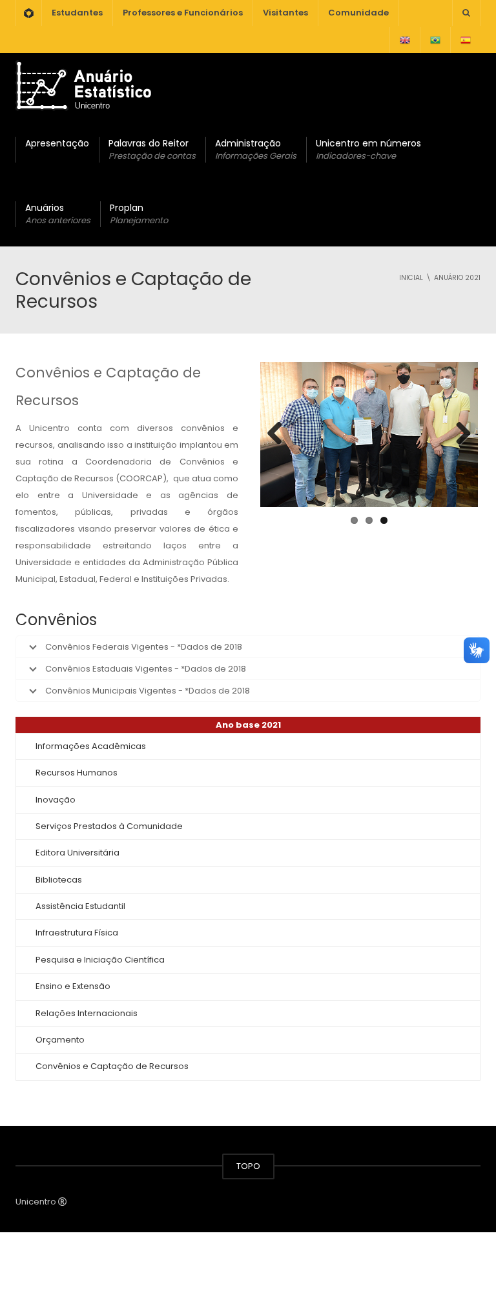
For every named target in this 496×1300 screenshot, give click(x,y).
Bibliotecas (59, 880)
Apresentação (57, 143)
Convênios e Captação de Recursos (112, 1066)
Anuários (57, 213)
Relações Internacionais (87, 1013)
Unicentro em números (368, 149)
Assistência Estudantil (80, 906)
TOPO (248, 1166)
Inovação (56, 800)
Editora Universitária (77, 852)
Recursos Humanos (77, 772)
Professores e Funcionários (183, 12)
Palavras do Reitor (152, 149)
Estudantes (77, 12)
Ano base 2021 (248, 725)
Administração (255, 149)
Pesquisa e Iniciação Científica (100, 960)
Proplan (139, 213)
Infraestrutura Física (77, 932)
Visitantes (285, 12)
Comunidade (358, 12)
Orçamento (60, 1040)
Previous (280, 434)
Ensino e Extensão (73, 986)
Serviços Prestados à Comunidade (109, 826)
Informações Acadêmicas (91, 746)
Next (458, 434)
